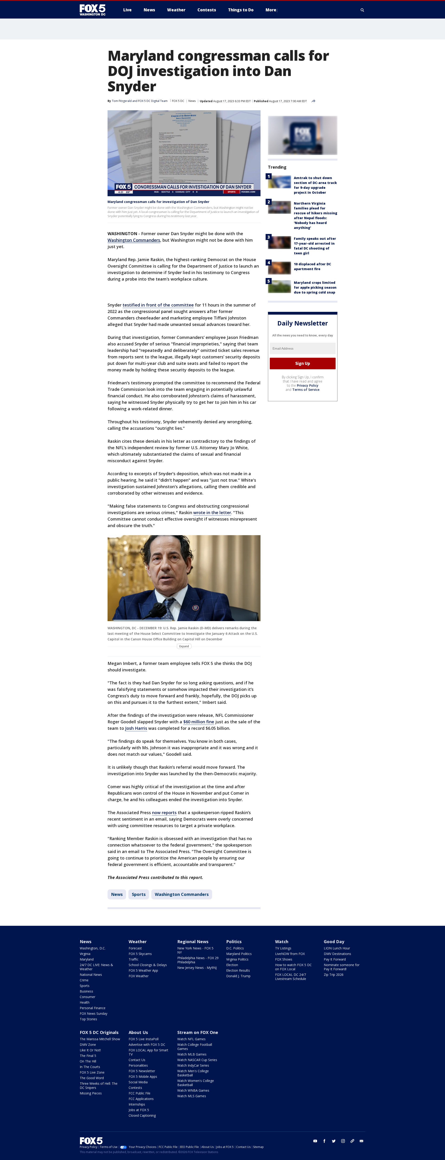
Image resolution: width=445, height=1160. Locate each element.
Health (84, 1002)
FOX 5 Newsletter (142, 1071)
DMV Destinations (337, 953)
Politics (234, 941)
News (192, 101)
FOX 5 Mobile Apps (143, 1076)
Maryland (87, 959)
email (361, 1141)
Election (232, 965)
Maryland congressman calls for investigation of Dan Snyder (158, 201)
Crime (84, 980)
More (271, 10)
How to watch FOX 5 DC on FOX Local (293, 967)
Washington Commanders (182, 894)
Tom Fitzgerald (122, 101)
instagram (343, 1141)
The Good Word (92, 1078)
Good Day (334, 941)
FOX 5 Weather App (143, 970)
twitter (333, 1141)
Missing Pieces (91, 1093)
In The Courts (90, 1067)
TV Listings (283, 948)
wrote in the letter (212, 512)
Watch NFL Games (191, 1039)
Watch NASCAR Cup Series (197, 1060)
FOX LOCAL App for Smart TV (148, 1052)
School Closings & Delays (148, 965)
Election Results (238, 970)
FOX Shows (283, 959)
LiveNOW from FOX (290, 953)
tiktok (352, 1141)
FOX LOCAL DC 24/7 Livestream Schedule (290, 976)
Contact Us (137, 1060)
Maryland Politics (239, 953)
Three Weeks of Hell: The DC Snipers (99, 1085)
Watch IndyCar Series (193, 1065)
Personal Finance (92, 1008)
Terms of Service (305, 389)
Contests (135, 1087)
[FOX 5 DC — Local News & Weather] (95, 10)
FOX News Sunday (93, 1013)
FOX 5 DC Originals (99, 1032)
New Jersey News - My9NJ (197, 967)
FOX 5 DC (178, 101)
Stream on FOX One (197, 1032)
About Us (138, 1032)
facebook (324, 1141)
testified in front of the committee (158, 305)
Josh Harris (136, 728)
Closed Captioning (142, 1115)
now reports (164, 812)
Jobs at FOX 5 (139, 1110)
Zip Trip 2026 (333, 974)
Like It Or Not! (90, 1050)
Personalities (138, 1065)
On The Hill (88, 1061)
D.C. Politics (235, 948)
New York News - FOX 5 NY (195, 950)
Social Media (138, 1082)
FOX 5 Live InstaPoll (144, 1039)
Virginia (85, 953)
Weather (138, 941)
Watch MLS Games (191, 1096)
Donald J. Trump (238, 976)
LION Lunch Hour (337, 948)
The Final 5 (88, 1055)
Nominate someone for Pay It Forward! (341, 967)
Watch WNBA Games (193, 1090)
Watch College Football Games (194, 1046)
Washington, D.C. (92, 948)
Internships (137, 1104)
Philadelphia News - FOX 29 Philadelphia (198, 960)
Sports (139, 894)
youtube (315, 1141)
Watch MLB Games (192, 1054)
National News (91, 974)
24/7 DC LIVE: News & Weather (96, 967)
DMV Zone (88, 1044)
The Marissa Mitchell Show (100, 1039)
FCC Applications (141, 1099)
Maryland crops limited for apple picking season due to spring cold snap (315, 287)
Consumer (87, 997)
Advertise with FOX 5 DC (147, 1044)
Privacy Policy (307, 385)
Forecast (135, 948)
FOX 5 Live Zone (92, 1072)
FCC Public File (139, 1093)
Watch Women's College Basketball (195, 1082)
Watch (281, 941)
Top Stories (88, 1019)
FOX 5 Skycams (140, 953)
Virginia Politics (237, 959)
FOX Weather (139, 976)
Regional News (192, 941)
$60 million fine (198, 721)
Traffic (133, 959)
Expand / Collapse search (362, 9)
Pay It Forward (335, 959)
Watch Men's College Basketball (193, 1073)
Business (86, 991)
